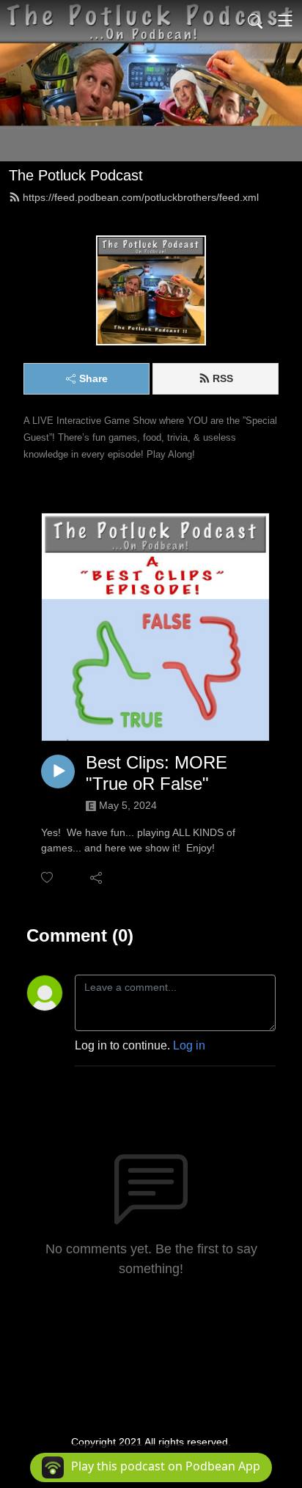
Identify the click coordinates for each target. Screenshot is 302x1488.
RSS (223, 378)
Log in (189, 1045)
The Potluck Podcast (76, 175)
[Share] (97, 877)
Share (93, 378)
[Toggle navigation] (285, 20)
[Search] (255, 20)
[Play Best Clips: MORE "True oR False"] (58, 771)
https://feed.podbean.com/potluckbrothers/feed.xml (141, 197)
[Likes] (48, 877)
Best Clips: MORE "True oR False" (156, 773)
